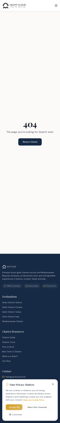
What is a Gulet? (10, 356)
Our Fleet (6, 361)
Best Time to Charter (11, 351)
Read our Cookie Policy (34, 400)
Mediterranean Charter (12, 321)
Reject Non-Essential (37, 407)
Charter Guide (8, 337)
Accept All (14, 407)
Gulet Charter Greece (12, 302)
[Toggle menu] (56, 5)
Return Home (30, 141)
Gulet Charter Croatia (12, 307)
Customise (17, 414)
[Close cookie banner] (52, 384)
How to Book (8, 347)
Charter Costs (8, 342)
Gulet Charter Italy (10, 316)
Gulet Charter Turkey (11, 312)
